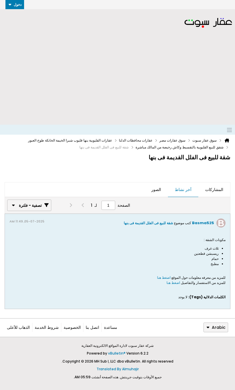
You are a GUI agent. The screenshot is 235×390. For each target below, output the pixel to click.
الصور (156, 189)
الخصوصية (72, 327)
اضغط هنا (164, 277)
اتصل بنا (92, 327)
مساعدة (110, 327)
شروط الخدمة (47, 327)
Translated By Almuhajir (118, 369)
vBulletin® (117, 353)
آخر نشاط (183, 189)
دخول (17, 4)
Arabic (219, 327)
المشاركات (214, 189)
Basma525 (203, 223)
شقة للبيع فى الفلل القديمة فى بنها (148, 222)
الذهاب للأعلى (18, 327)
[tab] (214, 189)
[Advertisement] (117, 82)
